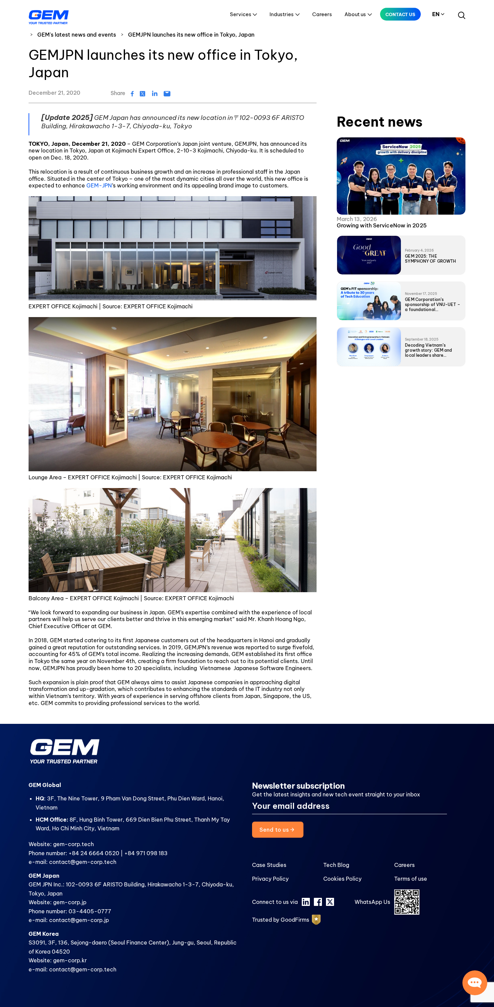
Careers (322, 14)
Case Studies (269, 865)
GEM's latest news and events (76, 34)
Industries (282, 14)
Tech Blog (336, 865)
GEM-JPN (99, 185)
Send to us (274, 829)
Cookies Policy (342, 878)
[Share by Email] (167, 93)
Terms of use (410, 878)
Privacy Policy (270, 878)
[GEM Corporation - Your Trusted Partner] (49, 15)
